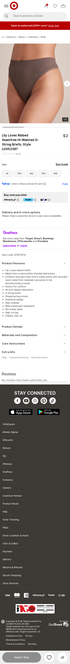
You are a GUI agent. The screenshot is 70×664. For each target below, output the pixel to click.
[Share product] (62, 657)
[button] (21, 657)
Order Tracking (11, 519)
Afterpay (7, 463)
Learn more (9, 245)
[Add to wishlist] (49, 657)
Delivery (7, 559)
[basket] (63, 6)
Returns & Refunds (13, 567)
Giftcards (8, 440)
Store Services (10, 583)
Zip (4, 455)
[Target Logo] (14, 6)
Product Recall (10, 503)
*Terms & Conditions (15, 644)
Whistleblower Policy (15, 640)
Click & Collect (10, 543)
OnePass (7, 471)
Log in (23, 245)
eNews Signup (10, 432)
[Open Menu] (6, 6)
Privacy (29, 636)
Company (8, 479)
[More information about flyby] (44, 183)
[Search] (6, 16)
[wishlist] (55, 6)
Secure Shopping (12, 575)
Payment (7, 551)
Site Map (32, 644)
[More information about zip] (49, 199)
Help (5, 511)
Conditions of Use (14, 636)
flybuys (7, 448)
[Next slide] (67, 84)
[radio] (7, 173)
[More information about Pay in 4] (35, 199)
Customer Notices (12, 495)
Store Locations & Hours (15, 535)
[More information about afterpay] (18, 199)
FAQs (5, 527)
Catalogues (9, 424)
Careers (7, 487)
